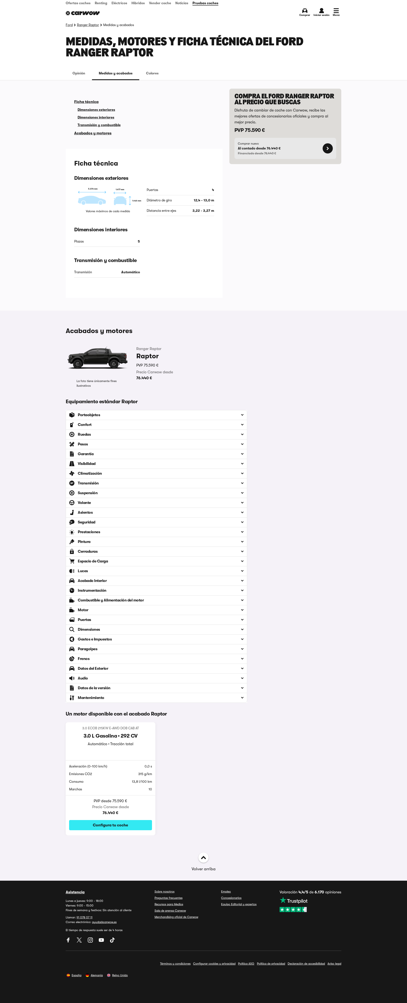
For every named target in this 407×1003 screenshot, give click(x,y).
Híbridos (138, 3)
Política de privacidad (271, 963)
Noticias (181, 3)
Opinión (78, 73)
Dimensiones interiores (96, 117)
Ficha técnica (86, 102)
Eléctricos (119, 3)
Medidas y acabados (115, 73)
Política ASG (246, 963)
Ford (69, 25)
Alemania (97, 975)
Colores (152, 73)
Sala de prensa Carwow (170, 910)
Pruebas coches (205, 3)
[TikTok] (112, 941)
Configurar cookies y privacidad (214, 963)
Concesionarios (231, 898)
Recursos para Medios (169, 904)
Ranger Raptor (88, 25)
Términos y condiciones (175, 963)
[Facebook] (69, 941)
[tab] (79, 73)
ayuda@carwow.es (104, 922)
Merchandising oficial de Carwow (176, 917)
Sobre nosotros (164, 891)
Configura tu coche (110, 825)
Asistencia (75, 892)
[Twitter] (80, 941)
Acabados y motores (93, 133)
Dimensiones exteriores (96, 110)
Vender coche (160, 3)
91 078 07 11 (84, 917)
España (76, 975)
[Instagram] (91, 941)
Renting (101, 3)
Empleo (226, 891)
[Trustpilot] (310, 904)
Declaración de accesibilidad (306, 963)
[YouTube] (102, 941)
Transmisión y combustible (99, 125)
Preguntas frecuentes (169, 898)
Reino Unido (120, 975)
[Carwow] (83, 13)
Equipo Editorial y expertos (238, 904)
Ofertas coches (78, 3)
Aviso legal (334, 963)
